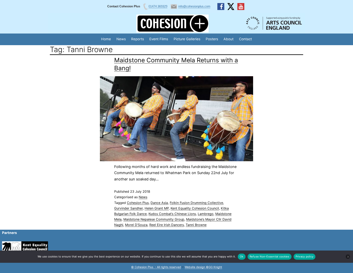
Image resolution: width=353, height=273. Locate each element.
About (228, 39)
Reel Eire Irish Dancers (166, 225)
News (121, 39)
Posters (212, 39)
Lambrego (205, 214)
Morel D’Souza (136, 225)
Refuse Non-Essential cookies (269, 256)
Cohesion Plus (138, 203)
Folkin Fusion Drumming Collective (196, 203)
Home (106, 39)
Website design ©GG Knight (203, 267)
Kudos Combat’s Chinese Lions (172, 214)
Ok (242, 256)
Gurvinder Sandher (128, 208)
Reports (137, 39)
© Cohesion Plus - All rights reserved (156, 267)
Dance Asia (159, 203)
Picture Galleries (187, 39)
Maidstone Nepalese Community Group (153, 219)
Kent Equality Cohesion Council (195, 208)
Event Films (158, 39)
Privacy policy (305, 256)
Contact (245, 39)
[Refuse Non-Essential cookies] (348, 257)
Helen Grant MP (157, 208)
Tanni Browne (196, 225)
